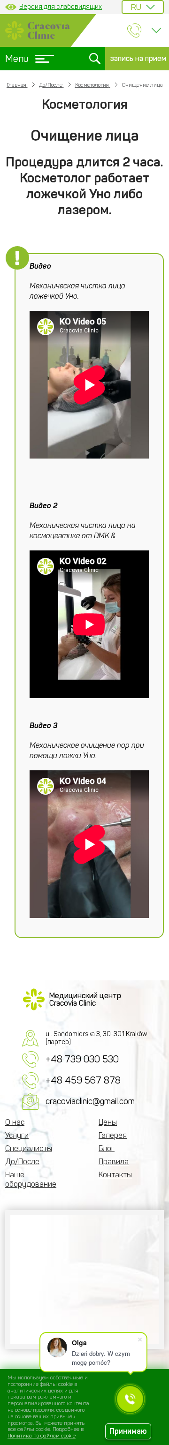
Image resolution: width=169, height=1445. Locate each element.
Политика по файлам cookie (42, 1435)
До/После (22, 1161)
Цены (108, 1122)
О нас (14, 1122)
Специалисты (28, 1148)
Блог (107, 1148)
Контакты (115, 1174)
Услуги (17, 1135)
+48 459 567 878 (83, 1080)
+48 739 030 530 (82, 1059)
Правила (114, 1161)
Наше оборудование (30, 1179)
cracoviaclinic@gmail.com (90, 1101)
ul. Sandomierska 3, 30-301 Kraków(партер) (96, 1038)
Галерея (113, 1135)
